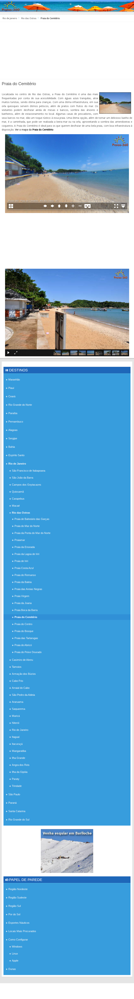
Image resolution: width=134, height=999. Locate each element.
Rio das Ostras (28, 18)
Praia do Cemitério (42, 129)
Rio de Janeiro (10, 18)
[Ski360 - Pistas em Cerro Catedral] (67, 850)
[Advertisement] (67, 51)
